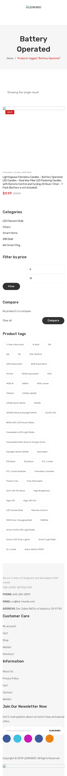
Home (10, 58)
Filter (11, 286)
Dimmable (42, 451)
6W (7, 354)
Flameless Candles (44, 471)
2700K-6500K (29, 393)
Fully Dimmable (34, 481)
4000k (37, 403)
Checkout (8, 654)
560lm (25, 383)
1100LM (10, 393)
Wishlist (43, 17)
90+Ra (9, 373)
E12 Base (10, 461)
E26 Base (28, 461)
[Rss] (50, 739)
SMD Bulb (26, 172)
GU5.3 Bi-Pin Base (15, 490)
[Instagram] (28, 739)
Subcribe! (55, 730)
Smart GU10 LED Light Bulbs (20, 530)
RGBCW (44, 520)
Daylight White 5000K (17, 451)
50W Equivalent (14, 364)
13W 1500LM (35, 354)
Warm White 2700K (34, 549)
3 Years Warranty (15, 344)
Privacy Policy (11, 678)
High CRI (10, 500)
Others (7, 227)
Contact (8, 692)
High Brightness (42, 490)
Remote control (39, 510)
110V (49, 373)
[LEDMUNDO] (33, 7)
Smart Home (10, 233)
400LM (9, 383)
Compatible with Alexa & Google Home (25, 442)
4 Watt (36, 344)
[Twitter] (17, 739)
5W (49, 344)
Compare (53, 320)
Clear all (7, 320)
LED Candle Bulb (14, 510)
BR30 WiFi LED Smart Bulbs (20, 422)
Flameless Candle (12, 172)
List (10, 81)
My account (36, 17)
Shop (6, 640)
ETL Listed (47, 461)
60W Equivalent (39, 364)
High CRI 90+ (30, 500)
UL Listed (11, 549)
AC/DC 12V (50, 412)
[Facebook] (7, 739)
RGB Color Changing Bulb (19, 520)
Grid (4, 81)
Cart (5, 633)
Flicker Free (12, 481)
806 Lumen (43, 383)
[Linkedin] (39, 739)
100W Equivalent (30, 373)
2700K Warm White (15, 403)
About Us (8, 671)
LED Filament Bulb (13, 221)
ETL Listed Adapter (16, 471)
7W (19, 354)
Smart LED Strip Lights (18, 539)
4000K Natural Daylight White (21, 412)
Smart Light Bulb (47, 539)
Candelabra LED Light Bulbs (20, 432)
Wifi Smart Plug (11, 245)
